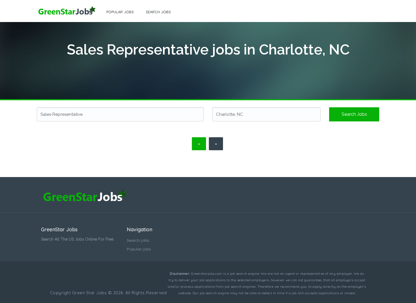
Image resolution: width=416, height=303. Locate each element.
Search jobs (158, 12)
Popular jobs (120, 12)
